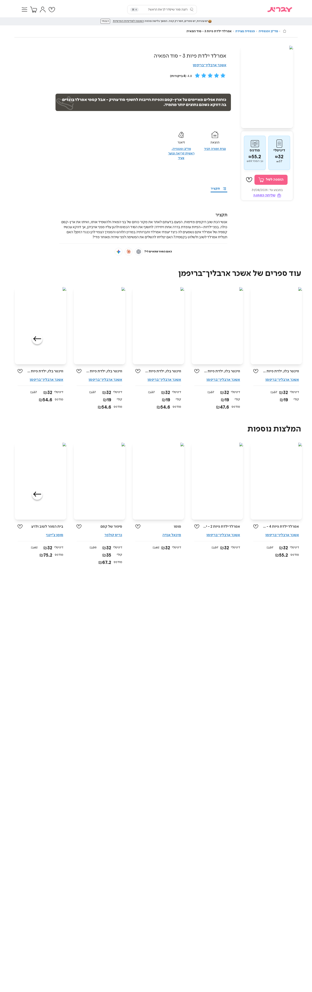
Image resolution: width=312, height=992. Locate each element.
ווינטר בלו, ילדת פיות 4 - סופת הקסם (162, 371)
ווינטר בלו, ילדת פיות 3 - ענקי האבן (44, 371)
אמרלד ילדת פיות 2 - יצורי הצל (221, 526)
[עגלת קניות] (33, 9)
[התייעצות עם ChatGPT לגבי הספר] (139, 252)
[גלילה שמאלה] (37, 339)
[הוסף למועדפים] (249, 179)
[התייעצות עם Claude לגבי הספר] (128, 252)
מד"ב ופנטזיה (268, 31)
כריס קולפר (113, 535)
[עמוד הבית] (285, 31)
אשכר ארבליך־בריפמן (209, 65)
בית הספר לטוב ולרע (47, 526)
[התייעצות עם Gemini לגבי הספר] (118, 252)
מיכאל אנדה (171, 535)
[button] (24, 9)
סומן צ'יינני (54, 535)
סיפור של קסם (111, 526)
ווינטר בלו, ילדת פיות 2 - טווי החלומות (221, 371)
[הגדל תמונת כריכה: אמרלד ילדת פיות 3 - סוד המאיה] (267, 87)
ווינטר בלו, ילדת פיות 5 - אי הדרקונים (280, 371)
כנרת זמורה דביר (215, 149)
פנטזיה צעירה (245, 31)
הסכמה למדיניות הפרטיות (128, 21)
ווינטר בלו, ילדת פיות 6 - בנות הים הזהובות (103, 371)
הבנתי (105, 21)
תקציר (215, 188)
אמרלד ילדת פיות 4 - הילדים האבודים (280, 526)
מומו (177, 526)
